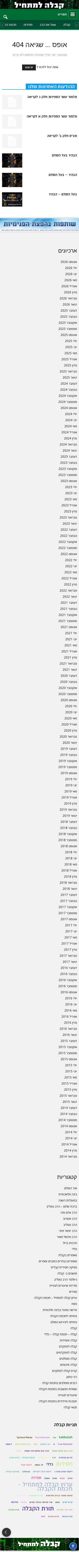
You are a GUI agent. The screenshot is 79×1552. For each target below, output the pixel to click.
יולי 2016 (71, 998)
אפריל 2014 (69, 1144)
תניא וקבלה (13, 1509)
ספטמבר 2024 (67, 402)
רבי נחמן (71, 1377)
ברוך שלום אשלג (23, 1444)
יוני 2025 (71, 347)
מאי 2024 (70, 426)
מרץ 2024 (70, 438)
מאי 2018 (70, 864)
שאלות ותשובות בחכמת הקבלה (58, 1389)
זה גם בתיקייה (66, 1457)
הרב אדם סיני (68, 1212)
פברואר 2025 (68, 371)
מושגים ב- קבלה (67, 1273)
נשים (54, 1478)
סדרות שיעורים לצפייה (63, 1285)
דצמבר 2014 (69, 1108)
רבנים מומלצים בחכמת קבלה (59, 1383)
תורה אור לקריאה (65, 1509)
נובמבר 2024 (68, 389)
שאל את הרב (48, 25)
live (54, 1437)
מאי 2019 (70, 791)
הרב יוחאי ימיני (68, 1231)
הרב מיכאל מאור (67, 1237)
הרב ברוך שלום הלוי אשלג (36, 1451)
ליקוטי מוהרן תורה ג (63, 1471)
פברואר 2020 (68, 736)
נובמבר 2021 (68, 609)
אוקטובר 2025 (68, 323)
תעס (43, 1516)
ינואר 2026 (70, 304)
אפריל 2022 (69, 578)
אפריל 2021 (69, 651)
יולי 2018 (71, 852)
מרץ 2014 (70, 1150)
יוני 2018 (71, 858)
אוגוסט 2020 (69, 700)
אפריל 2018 (69, 870)
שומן (57, 1502)
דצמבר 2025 (69, 310)
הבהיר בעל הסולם (64, 155)
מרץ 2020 (70, 730)
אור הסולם (70, 1188)
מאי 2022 (70, 572)
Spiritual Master (24, 1437)
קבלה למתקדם (68, 1346)
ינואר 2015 (70, 1102)
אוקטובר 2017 (68, 907)
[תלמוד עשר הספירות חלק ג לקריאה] (12, 102)
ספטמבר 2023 (67, 475)
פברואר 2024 (68, 444)
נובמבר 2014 (68, 1114)
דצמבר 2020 (69, 676)
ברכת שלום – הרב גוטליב (61, 1206)
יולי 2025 (71, 341)
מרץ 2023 (70, 511)
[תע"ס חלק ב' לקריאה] (12, 141)
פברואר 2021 (68, 663)
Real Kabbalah (42, 1437)
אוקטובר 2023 (68, 469)
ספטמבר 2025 (67, 329)
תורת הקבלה (38, 1508)
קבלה (66, 25)
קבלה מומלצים (68, 1358)
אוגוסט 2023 (69, 481)
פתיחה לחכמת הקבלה (63, 1316)
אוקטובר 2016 (68, 980)
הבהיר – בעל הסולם (63, 175)
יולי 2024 (71, 414)
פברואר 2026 (68, 298)
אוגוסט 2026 (69, 262)
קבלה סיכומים (68, 1365)
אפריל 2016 (69, 1016)
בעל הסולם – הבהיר (63, 194)
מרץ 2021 (70, 657)
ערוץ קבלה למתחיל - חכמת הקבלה (45, 1486)
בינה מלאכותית (68, 1194)
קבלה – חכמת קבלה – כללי (60, 1334)
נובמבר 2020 (68, 682)
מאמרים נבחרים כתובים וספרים (58, 1261)
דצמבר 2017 (69, 895)
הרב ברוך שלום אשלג (62, 1451)
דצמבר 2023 (69, 456)
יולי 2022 (71, 560)
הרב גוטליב (70, 1225)
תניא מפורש (53, 1516)
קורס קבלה (20, 1495)
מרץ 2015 (70, 1089)
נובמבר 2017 (68, 901)
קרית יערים (68, 1502)
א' (54, 1444)
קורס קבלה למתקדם (64, 1371)
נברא (62, 1478)
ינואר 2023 (70, 523)
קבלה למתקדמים (66, 1352)
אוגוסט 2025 (69, 335)
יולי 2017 (71, 925)
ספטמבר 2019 (67, 767)
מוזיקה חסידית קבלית (64, 1267)
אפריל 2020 (69, 724)
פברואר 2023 (68, 517)
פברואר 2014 (68, 1156)
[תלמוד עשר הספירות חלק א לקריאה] (12, 121)
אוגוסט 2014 (69, 1126)
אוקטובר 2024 (68, 396)
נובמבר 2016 (68, 974)
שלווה (24, 1502)
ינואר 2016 (70, 1035)
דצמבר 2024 (69, 383)
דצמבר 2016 (69, 968)
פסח (74, 1304)
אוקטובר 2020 (68, 688)
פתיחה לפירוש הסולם (64, 1322)
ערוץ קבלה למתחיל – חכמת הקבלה (55, 1298)
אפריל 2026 (69, 286)
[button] (5, 14)
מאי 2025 (70, 353)
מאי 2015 (70, 1077)
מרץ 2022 (70, 584)
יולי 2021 (71, 633)
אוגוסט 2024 (69, 408)
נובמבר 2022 (68, 536)
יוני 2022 (71, 566)
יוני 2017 (71, 931)
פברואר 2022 (68, 590)
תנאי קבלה (70, 1407)
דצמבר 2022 (69, 529)
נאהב (70, 1478)
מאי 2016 (70, 1010)
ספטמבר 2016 (67, 986)
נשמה (47, 1478)
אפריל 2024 (69, 432)
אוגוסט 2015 (69, 1059)
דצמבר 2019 (69, 749)
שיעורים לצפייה (67, 1395)
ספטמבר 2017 (67, 913)
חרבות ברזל (70, 1243)
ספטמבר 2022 (67, 548)
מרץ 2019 (70, 803)
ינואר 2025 (70, 377)
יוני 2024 (71, 420)
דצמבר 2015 (69, 1041)
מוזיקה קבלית (12, 1471)
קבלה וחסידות (68, 1340)
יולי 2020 (71, 706)
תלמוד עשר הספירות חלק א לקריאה (52, 116)
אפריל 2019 (69, 797)
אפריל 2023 (69, 505)
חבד (54, 1457)
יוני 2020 (71, 712)
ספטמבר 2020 (67, 694)
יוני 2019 (71, 785)
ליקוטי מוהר (26, 1465)
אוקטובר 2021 (68, 615)
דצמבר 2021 (69, 603)
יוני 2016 (71, 1004)
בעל (35, 1444)
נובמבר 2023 (68, 463)
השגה (18, 1451)
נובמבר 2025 (68, 316)
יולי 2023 (71, 487)
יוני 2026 (71, 274)
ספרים (73, 1291)
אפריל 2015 (69, 1083)
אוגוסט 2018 (69, 846)
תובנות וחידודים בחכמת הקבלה (58, 1401)
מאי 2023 (70, 499)
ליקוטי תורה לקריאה (42, 1471)
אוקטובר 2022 (68, 542)
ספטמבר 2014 (67, 1120)
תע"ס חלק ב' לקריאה (62, 136)
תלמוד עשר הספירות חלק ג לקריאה (52, 97)
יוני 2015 (71, 1071)
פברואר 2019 (68, 809)
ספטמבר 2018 (67, 840)
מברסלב (26, 1471)
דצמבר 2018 (69, 822)
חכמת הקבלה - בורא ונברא (22, 1457)
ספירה (36, 1478)
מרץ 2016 (70, 1022)
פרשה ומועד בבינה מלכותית (60, 1310)
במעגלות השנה (67, 1200)
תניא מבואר (67, 1516)
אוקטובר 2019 (68, 761)
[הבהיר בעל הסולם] (12, 160)
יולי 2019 (71, 779)
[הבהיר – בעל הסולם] (12, 180)
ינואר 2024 (70, 450)
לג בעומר (39, 1465)
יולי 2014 (71, 1132)
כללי (74, 1249)
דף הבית (29, 67)
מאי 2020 (70, 718)
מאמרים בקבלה (67, 1255)
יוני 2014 (71, 1138)
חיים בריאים (43, 1457)
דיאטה (9, 1444)
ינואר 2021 (70, 669)
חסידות (27, 25)
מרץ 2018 (70, 876)
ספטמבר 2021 (67, 621)
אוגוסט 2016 (69, 992)
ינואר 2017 (70, 962)
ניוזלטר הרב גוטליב (65, 1279)
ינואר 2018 (70, 889)
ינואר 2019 (70, 816)
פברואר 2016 (68, 1029)
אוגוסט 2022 (69, 554)
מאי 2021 (70, 645)
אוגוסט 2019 (69, 773)
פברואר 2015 (68, 1096)
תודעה (14, 1502)
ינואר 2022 (70, 596)
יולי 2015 (71, 1065)
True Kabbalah (65, 1444)
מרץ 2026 (70, 292)
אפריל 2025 (69, 359)
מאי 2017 (70, 937)
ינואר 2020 (70, 742)
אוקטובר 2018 (68, 834)
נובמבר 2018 (68, 828)
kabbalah (66, 1437)
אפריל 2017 (69, 943)
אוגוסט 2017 (69, 919)
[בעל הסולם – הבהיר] (12, 199)
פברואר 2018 (68, 882)
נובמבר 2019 (68, 755)
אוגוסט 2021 (69, 627)
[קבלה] (39, 4)
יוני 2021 (71, 639)
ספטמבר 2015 (67, 1053)
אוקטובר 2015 (68, 1047)
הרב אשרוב (70, 1218)
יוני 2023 (71, 493)
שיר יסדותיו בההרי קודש (40, 1502)
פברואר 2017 (68, 956)
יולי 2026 (71, 268)
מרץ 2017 (70, 949)
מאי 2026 (70, 280)
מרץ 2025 (70, 365)
